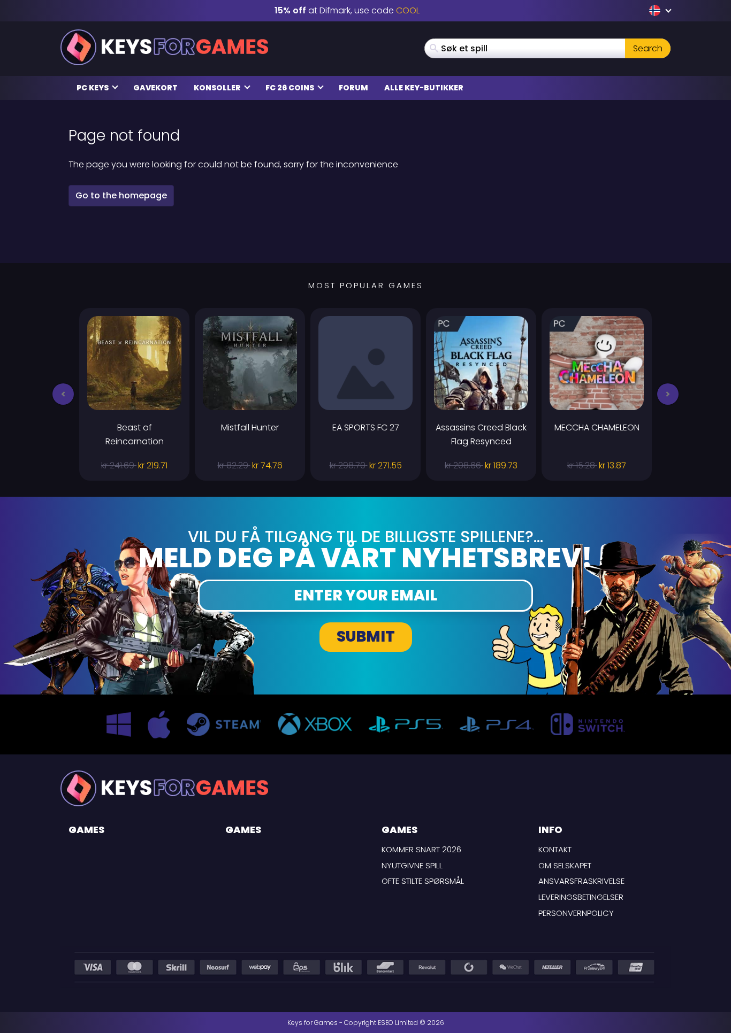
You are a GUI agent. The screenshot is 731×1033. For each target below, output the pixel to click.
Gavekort (155, 87)
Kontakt (555, 849)
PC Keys (93, 87)
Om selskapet (564, 865)
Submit (366, 636)
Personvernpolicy (576, 913)
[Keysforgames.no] (164, 47)
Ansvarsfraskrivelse (581, 880)
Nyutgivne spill (412, 865)
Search (648, 48)
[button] (63, 394)
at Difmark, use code (347, 10)
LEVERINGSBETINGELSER (580, 897)
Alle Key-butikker (423, 87)
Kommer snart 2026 (421, 849)
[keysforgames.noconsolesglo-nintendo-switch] (656, 10)
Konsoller (218, 87)
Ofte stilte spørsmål (423, 880)
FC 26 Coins (290, 87)
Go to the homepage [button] (121, 195)
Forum (353, 87)
